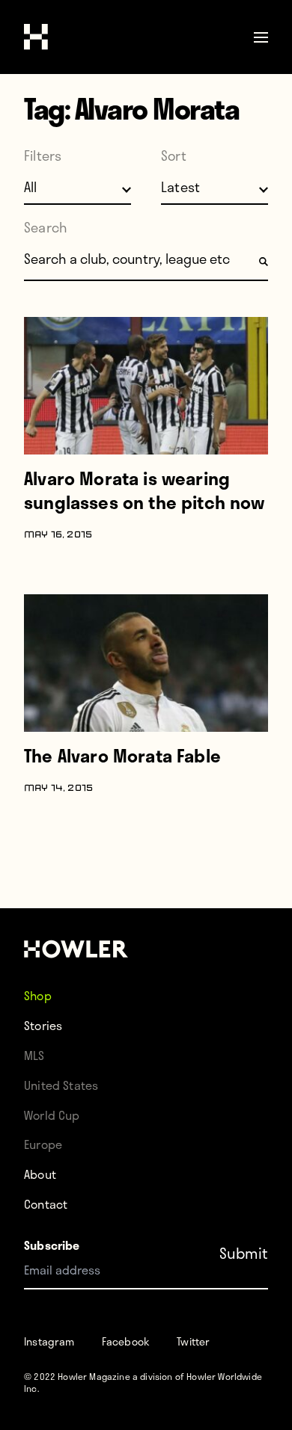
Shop (38, 995)
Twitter (193, 1341)
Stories (43, 1025)
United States (61, 1085)
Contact (45, 1204)
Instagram (49, 1341)
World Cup (52, 1115)
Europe (43, 1144)
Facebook (126, 1341)
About (40, 1174)
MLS (34, 1055)
